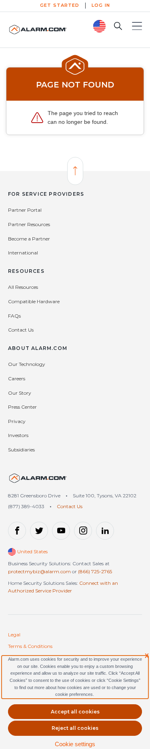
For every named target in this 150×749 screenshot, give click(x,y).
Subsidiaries (21, 450)
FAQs (14, 316)
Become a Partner (29, 239)
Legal (14, 635)
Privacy (17, 421)
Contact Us (21, 330)
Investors (18, 435)
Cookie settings (75, 744)
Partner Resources (29, 224)
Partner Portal (25, 210)
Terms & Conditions (30, 646)
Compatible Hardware (34, 301)
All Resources (23, 287)
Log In (101, 5)
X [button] (147, 655)
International (23, 253)
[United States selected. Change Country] (99, 26)
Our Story (19, 393)
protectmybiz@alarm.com (39, 571)
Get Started (59, 5)
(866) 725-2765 (95, 571)
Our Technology (26, 364)
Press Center (22, 407)
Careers (16, 378)
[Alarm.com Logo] (38, 29)
